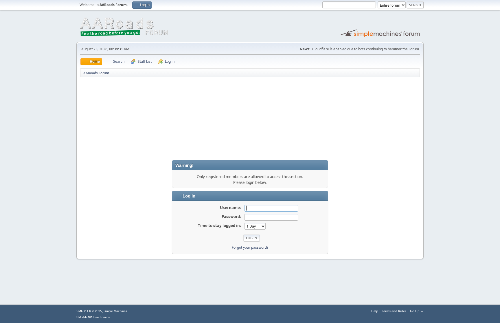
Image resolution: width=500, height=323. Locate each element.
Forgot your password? (250, 247)
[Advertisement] (250, 119)
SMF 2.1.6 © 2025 (89, 311)
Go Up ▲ (417, 311)
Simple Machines (115, 311)
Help (374, 311)
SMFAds (81, 317)
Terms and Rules (394, 311)
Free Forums (101, 317)
